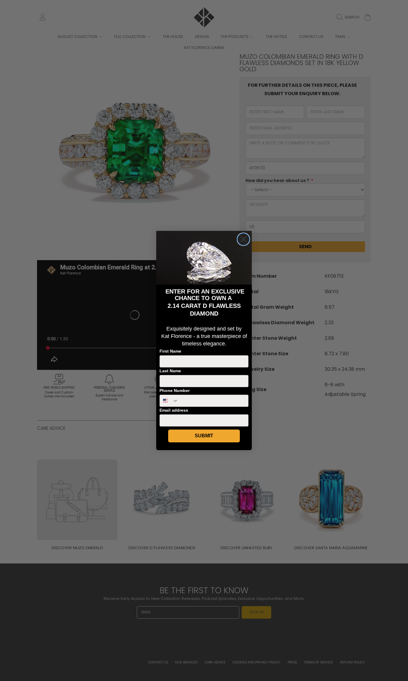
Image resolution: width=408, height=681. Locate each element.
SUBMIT (204, 435)
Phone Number (174, 390)
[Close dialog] (243, 239)
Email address (173, 410)
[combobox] (169, 401)
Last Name (170, 370)
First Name (170, 351)
